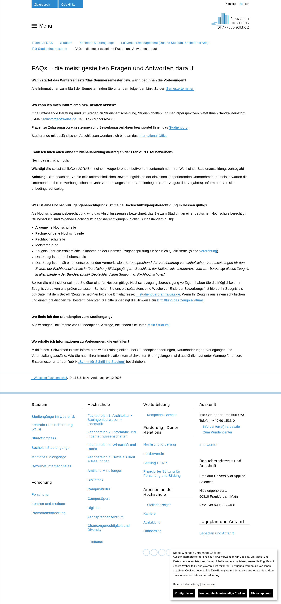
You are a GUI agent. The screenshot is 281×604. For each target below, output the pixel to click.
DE (241, 3)
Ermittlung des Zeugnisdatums (180, 300)
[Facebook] (146, 553)
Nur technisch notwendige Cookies (222, 593)
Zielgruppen (42, 4)
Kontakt (230, 3)
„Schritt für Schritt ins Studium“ (101, 362)
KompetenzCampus (162, 415)
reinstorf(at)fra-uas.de (59, 119)
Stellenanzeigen (159, 505)
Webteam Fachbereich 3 (50, 377)
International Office (153, 136)
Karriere (149, 513)
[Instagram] (162, 553)
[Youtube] (169, 553)
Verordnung (208, 251)
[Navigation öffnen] (34, 25)
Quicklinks (68, 4)
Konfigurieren (184, 593)
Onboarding (152, 531)
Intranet (97, 542)
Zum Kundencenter (217, 432)
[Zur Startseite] (230, 21)
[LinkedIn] (154, 553)
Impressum (208, 584)
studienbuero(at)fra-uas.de (160, 294)
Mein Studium (158, 325)
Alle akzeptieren (260, 593)
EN (247, 3)
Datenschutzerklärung (186, 584)
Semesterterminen (180, 88)
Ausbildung (151, 522)
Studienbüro (178, 127)
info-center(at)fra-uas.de (221, 426)
